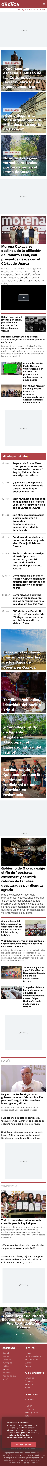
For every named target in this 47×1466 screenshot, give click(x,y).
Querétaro (29, 1363)
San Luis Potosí (31, 1359)
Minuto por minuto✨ (17, 456)
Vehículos (29, 1384)
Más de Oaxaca (12, 63)
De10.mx (28, 1416)
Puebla (28, 1366)
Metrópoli (7, 1356)
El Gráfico (29, 1399)
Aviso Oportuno (31, 1413)
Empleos (29, 1381)
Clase (27, 1403)
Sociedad (7, 1359)
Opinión (6, 1379)
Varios (27, 1388)
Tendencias (8, 1373)
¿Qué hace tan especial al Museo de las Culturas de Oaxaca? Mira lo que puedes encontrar (22, 77)
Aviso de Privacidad (24, 1437)
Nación (6, 1369)
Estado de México (33, 1356)
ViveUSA (28, 1406)
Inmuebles (29, 1378)
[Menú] (44, 4)
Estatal (6, 1353)
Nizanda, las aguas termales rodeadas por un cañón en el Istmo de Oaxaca (20, 165)
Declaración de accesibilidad (23, 1448)
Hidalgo (28, 1353)
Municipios (7, 1363)
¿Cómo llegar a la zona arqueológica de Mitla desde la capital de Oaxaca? (22, 122)
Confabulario (30, 1409)
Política (6, 1366)
